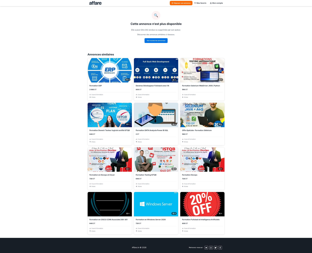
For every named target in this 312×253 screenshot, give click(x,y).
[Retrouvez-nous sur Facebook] (220, 247)
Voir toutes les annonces (156, 40)
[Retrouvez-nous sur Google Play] (206, 247)
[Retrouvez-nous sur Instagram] (211, 247)
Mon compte (217, 3)
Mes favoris (201, 3)
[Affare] (95, 3)
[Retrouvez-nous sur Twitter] (215, 247)
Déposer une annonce (182, 3)
